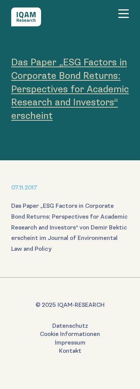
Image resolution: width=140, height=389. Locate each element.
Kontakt (70, 351)
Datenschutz (70, 326)
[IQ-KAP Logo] (26, 17)
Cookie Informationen (70, 334)
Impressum (70, 342)
